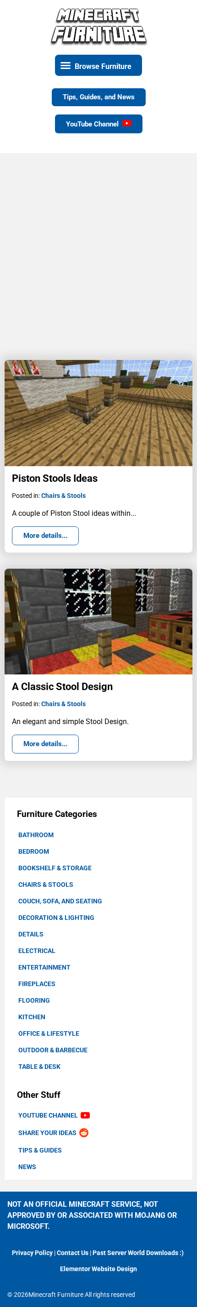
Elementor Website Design (98, 1269)
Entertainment (44, 967)
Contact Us (72, 1252)
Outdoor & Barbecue (53, 1050)
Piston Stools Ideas (55, 478)
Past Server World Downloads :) (138, 1252)
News (27, 1166)
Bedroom (33, 851)
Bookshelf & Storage (55, 868)
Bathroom (36, 835)
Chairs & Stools (45, 884)
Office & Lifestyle (48, 1033)
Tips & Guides (40, 1150)
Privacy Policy (32, 1252)
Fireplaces (36, 983)
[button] (98, 65)
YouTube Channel (49, 1115)
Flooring (34, 1000)
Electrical (36, 950)
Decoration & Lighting (56, 917)
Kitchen (31, 1017)
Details (31, 934)
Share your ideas (48, 1132)
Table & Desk (39, 1066)
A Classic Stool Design (62, 686)
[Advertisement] (98, 252)
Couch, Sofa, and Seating (60, 901)
